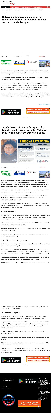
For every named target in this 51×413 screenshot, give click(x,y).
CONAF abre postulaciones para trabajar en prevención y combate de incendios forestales (45, 387)
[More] (27, 56)
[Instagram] (4, 387)
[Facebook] (1, 387)
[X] (7, 387)
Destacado (19, 52)
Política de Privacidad (5, 389)
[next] (49, 7)
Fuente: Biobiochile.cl (44, 104)
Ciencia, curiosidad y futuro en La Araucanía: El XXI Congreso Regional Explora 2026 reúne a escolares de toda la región (45, 394)
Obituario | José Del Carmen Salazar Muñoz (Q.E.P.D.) (22, 7)
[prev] (47, 7)
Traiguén (26, 52)
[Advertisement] (33, 2)
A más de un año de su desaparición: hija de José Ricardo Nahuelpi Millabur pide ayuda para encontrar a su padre (45, 382)
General (32, 52)
